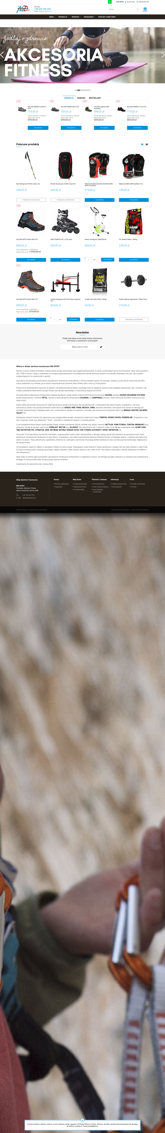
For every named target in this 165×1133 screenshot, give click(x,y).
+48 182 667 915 (25, 495)
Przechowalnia (79, 489)
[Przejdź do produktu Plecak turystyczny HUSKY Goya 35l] (65, 166)
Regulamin (58, 487)
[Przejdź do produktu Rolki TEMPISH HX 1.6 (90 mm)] (65, 221)
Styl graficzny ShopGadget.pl (120, 510)
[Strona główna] (23, 9)
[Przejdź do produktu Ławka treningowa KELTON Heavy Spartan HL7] (65, 281)
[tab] (76, 90)
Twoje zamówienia (80, 484)
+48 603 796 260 (42, 9)
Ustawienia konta (80, 487)
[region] (82, 55)
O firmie (133, 487)
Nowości (81, 98)
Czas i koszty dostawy (100, 487)
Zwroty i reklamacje (61, 484)
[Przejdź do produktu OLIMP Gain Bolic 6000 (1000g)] (99, 281)
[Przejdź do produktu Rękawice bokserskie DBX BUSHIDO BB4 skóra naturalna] (99, 166)
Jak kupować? (117, 487)
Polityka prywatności (119, 484)
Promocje (69, 98)
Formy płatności (98, 484)
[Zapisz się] (101, 347)
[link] (82, 55)
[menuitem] (52, 16)
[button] (2, 54)
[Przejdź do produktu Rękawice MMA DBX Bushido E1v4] (134, 166)
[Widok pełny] (147, 144)
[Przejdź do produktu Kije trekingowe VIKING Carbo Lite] (31, 166)
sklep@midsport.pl (45, 11)
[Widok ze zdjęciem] (142, 144)
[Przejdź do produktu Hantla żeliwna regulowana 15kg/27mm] (134, 281)
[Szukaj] (137, 9)
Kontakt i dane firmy (138, 484)
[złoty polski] (110, 2)
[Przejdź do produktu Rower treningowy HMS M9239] (99, 221)
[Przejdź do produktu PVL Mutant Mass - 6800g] (134, 221)
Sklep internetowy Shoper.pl (140, 510)
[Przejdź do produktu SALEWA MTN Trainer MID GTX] (31, 221)
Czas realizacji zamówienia (98, 491)
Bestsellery (95, 98)
